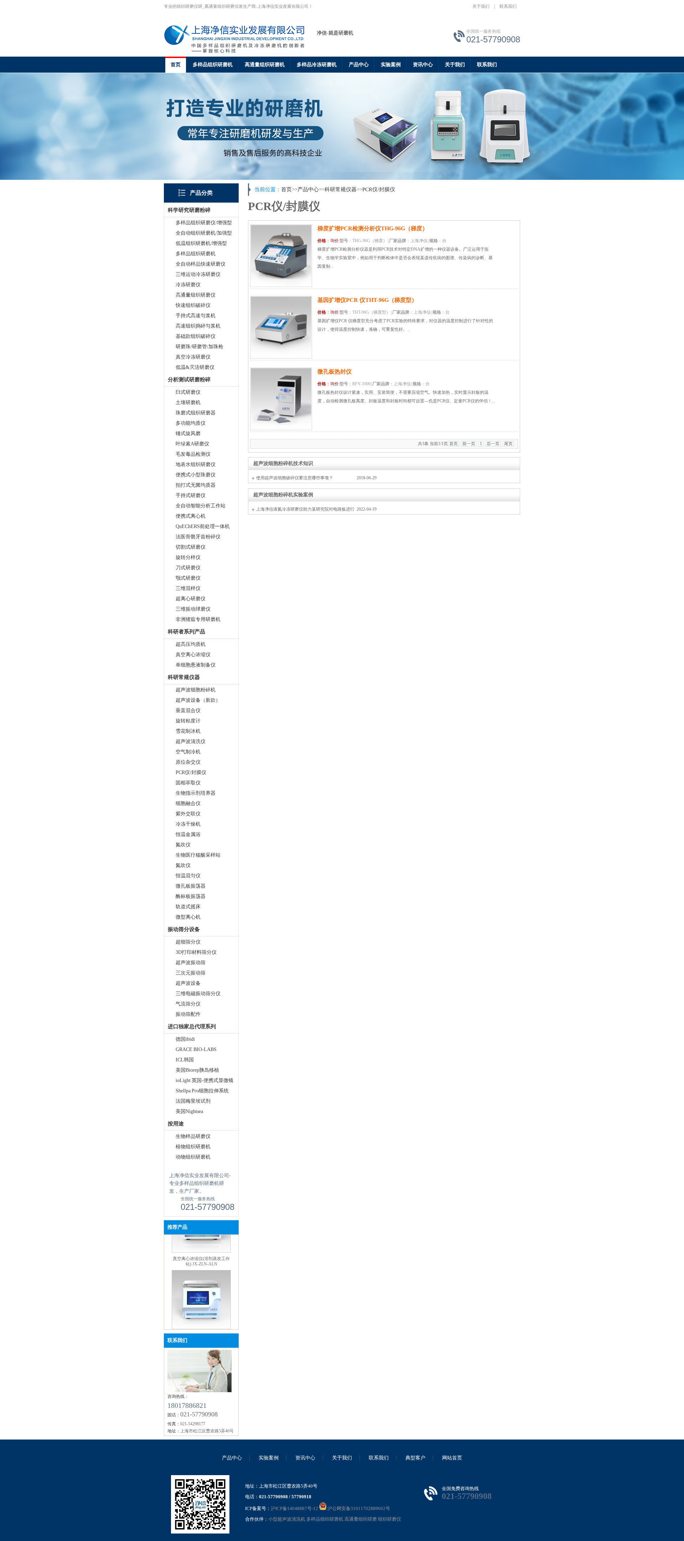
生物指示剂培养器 (196, 793)
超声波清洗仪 (191, 741)
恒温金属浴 (188, 834)
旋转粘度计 (188, 721)
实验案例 (391, 64)
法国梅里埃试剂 (193, 1101)
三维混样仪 (188, 588)
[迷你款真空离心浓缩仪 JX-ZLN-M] (201, 1314)
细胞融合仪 (188, 803)
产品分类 (201, 193)
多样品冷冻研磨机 (317, 64)
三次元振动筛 (191, 973)
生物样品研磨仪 (193, 1136)
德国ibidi (185, 1039)
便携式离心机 (191, 516)
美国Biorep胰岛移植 (197, 1070)
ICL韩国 (185, 1059)
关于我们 (480, 6)
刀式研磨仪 (188, 567)
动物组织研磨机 (193, 1157)
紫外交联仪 (188, 813)
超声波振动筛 (191, 962)
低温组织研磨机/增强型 (201, 243)
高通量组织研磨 (360, 1519)
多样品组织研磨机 (213, 64)
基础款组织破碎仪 (196, 336)
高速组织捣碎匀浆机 (198, 326)
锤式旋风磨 (188, 433)
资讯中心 (423, 64)
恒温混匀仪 (188, 875)
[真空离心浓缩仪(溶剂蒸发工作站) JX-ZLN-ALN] (201, 1237)
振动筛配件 (188, 1014)
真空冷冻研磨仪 (193, 357)
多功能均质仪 (191, 423)
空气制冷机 (188, 751)
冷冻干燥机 (188, 824)
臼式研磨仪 (188, 392)
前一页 (468, 443)
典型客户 (415, 1458)
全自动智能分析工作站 (201, 505)
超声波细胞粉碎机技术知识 (283, 463)
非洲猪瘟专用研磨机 (198, 619)
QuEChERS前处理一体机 (203, 526)
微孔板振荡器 (191, 886)
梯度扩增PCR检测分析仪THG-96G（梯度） (372, 228)
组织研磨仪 (389, 1519)
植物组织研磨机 (193, 1146)
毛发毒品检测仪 (193, 454)
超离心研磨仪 (191, 598)
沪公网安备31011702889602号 (358, 1508)
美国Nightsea (189, 1111)
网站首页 (452, 1458)
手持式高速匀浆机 (196, 315)
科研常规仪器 (341, 189)
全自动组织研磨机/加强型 (204, 233)
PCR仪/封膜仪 (191, 772)
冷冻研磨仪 (188, 284)
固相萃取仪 (188, 782)
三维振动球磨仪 (193, 609)
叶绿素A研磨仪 (192, 443)
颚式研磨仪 (188, 578)
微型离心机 (188, 917)
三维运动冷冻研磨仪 (198, 274)
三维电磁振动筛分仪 (198, 993)
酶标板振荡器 (191, 896)
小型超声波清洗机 (286, 1519)
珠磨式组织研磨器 (196, 413)
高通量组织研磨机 (265, 64)
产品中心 (359, 64)
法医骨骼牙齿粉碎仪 (198, 536)
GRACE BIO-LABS (196, 1049)
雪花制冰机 (188, 731)
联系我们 (508, 6)
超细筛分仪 (188, 942)
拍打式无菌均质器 (196, 485)
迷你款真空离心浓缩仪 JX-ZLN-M (201, 1324)
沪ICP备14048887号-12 (294, 1508)
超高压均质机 (191, 644)
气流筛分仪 (188, 1004)
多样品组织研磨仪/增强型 (204, 222)
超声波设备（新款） (198, 700)
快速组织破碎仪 (193, 305)
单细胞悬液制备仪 (196, 665)
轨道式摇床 (188, 906)
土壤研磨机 (188, 402)
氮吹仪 (183, 844)
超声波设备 (188, 983)
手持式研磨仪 (191, 495)
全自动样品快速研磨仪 (201, 264)
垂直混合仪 (188, 710)
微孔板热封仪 (334, 372)
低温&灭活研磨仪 (195, 367)
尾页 (508, 443)
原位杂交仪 (188, 762)
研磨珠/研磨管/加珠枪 (199, 346)
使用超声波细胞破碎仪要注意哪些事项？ (294, 477)
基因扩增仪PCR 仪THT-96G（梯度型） (367, 300)
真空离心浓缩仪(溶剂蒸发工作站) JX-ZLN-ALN (201, 1248)
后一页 (493, 443)
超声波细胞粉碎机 (196, 690)
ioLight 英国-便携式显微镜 (204, 1080)
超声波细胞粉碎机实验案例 (283, 494)
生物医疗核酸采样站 (198, 855)
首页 (176, 64)
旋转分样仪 (188, 557)
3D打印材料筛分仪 (196, 952)
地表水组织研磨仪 (196, 464)
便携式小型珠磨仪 (196, 474)
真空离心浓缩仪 (193, 654)
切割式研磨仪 (191, 547)
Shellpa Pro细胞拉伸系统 (202, 1090)
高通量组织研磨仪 (196, 295)
